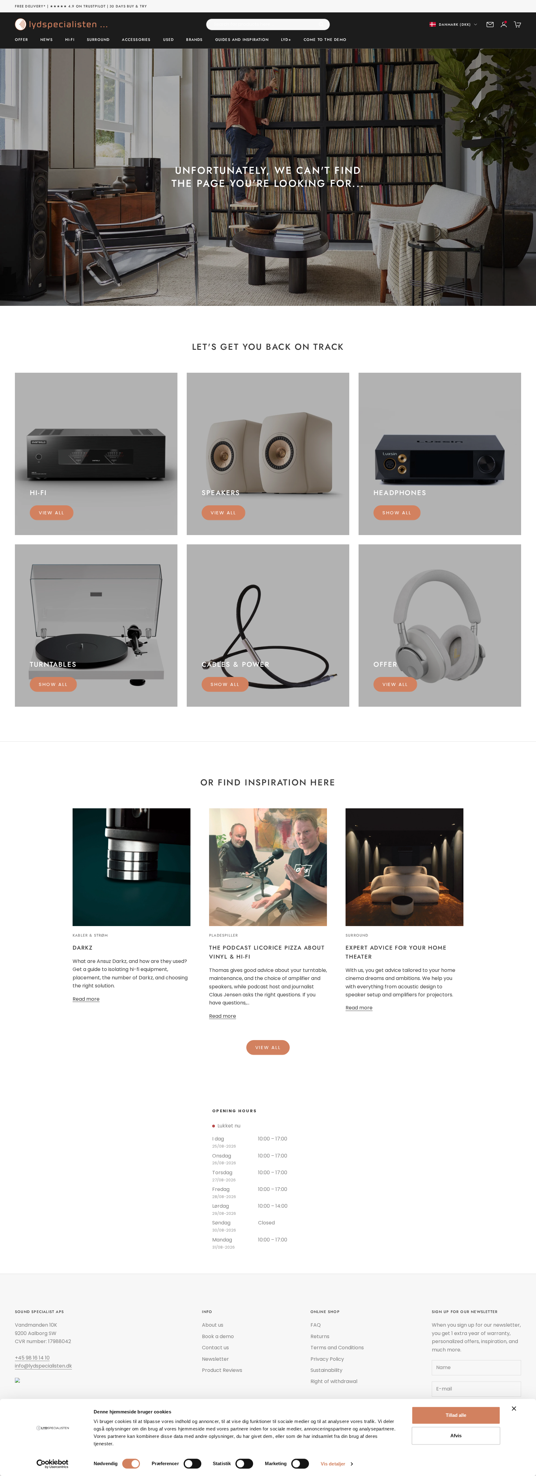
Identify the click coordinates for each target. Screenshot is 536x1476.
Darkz (83, 948)
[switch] (192, 1464)
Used (168, 39)
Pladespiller (223, 935)
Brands (194, 39)
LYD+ (286, 39)
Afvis (456, 1435)
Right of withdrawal (333, 1381)
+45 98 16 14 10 (32, 1357)
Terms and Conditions (337, 1347)
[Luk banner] (514, 1408)
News (46, 39)
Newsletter (215, 1359)
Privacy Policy (327, 1359)
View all (52, 512)
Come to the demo (325, 39)
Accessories (136, 39)
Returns (319, 1336)
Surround (98, 39)
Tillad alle (456, 1415)
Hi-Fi (69, 39)
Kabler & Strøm (90, 935)
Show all (397, 512)
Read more (86, 999)
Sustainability (326, 1370)
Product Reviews (222, 1370)
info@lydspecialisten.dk (43, 1365)
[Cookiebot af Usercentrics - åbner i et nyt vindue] (52, 1464)
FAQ (315, 1325)
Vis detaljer (333, 1463)
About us (212, 1325)
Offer (21, 39)
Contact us (215, 1347)
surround (357, 935)
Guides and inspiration (242, 39)
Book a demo (218, 1336)
